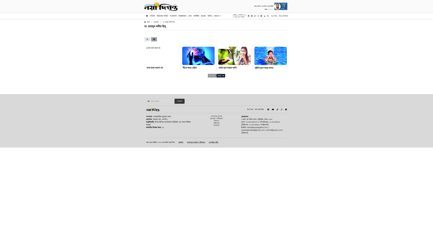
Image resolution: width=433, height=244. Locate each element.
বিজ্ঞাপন (216, 121)
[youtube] (251, 16)
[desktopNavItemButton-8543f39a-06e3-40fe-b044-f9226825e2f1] (220, 16)
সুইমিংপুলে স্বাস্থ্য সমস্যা (264, 68)
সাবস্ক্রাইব (179, 101)
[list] (147, 39)
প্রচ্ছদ (148, 22)
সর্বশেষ (152, 16)
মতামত (203, 16)
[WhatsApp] (258, 16)
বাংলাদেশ (173, 16)
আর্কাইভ (180, 142)
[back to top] (428, 239)
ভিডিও (210, 16)
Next (219, 75)
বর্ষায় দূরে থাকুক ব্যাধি (227, 67)
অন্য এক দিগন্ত (283, 16)
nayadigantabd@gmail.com (252, 130)
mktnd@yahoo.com (274, 130)
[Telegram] (261, 16)
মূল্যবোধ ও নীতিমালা (216, 118)
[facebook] (248, 16)
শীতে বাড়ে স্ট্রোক (190, 67)
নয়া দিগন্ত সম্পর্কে (216, 116)
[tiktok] (255, 16)
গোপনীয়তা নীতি (213, 142)
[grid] (154, 39)
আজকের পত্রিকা (162, 16)
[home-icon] (147, 16)
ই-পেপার (274, 16)
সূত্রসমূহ (156, 22)
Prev (213, 75)
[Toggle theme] (265, 16)
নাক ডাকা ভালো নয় (155, 67)
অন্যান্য (216, 16)
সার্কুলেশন (216, 123)
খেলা (190, 16)
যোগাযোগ (216, 125)
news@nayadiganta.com (257, 127)
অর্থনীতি (196, 16)
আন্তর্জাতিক (182, 16)
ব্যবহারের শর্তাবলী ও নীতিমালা (196, 142)
